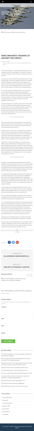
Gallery (4, 400)
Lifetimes (4, 406)
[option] (17, 286)
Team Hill (4, 414)
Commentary (5, 397)
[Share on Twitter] (13, 242)
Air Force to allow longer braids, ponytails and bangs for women (16, 373)
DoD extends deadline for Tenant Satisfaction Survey (14, 370)
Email (3, 325)
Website (3, 333)
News (4, 64)
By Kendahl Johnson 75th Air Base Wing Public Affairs (18, 63)
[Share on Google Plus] (17, 242)
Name (3, 318)
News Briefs (5, 411)
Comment (4, 307)
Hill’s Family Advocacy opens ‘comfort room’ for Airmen (14, 386)
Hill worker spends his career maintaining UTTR (13, 380)
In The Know (5, 403)
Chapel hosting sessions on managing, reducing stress (14, 367)
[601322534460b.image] (15, 283)
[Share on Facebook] (9, 242)
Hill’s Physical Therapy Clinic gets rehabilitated (12, 383)
